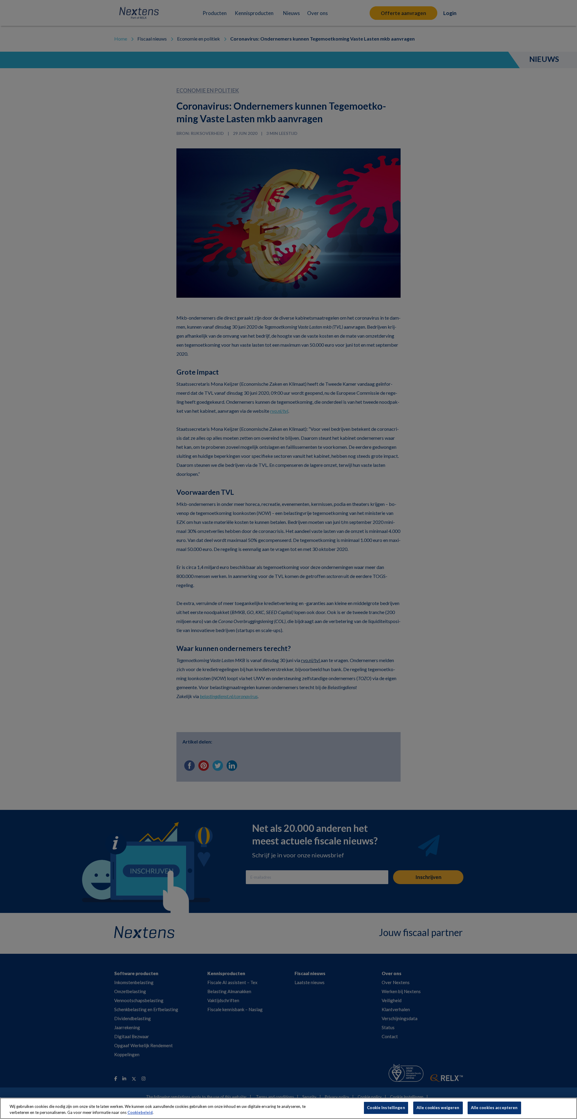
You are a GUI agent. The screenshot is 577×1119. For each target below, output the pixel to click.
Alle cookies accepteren (494, 1107)
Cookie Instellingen (386, 1107)
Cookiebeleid (140, 1112)
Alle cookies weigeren (438, 1107)
